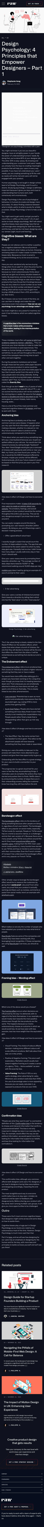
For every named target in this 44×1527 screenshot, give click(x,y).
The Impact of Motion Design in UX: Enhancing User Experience (21, 1406)
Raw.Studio (6, 936)
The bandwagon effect (11, 821)
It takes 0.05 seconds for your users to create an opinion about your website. (21, 506)
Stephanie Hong (13, 81)
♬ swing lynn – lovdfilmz (13, 872)
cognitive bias (10, 323)
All (3, 38)
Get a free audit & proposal (16, 1507)
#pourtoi (28, 867)
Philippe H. (16, 1371)
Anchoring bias (19, 108)
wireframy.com (8, 895)
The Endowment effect (22, 111)
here (10, 1237)
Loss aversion (10, 697)
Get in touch (33, 4)
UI (15, 1292)
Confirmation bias (22, 1123)
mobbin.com (7, 570)
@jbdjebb (7, 864)
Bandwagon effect (20, 114)
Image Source (22, 1000)
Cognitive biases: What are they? (20, 102)
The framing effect (9, 1011)
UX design (29, 408)
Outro (9, 128)
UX (8, 38)
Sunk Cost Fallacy (12, 709)
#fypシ (21, 867)
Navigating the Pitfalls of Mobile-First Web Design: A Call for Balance (20, 1352)
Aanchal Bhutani (17, 1316)
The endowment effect (11, 667)
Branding (10, 1292)
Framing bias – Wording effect (25, 117)
